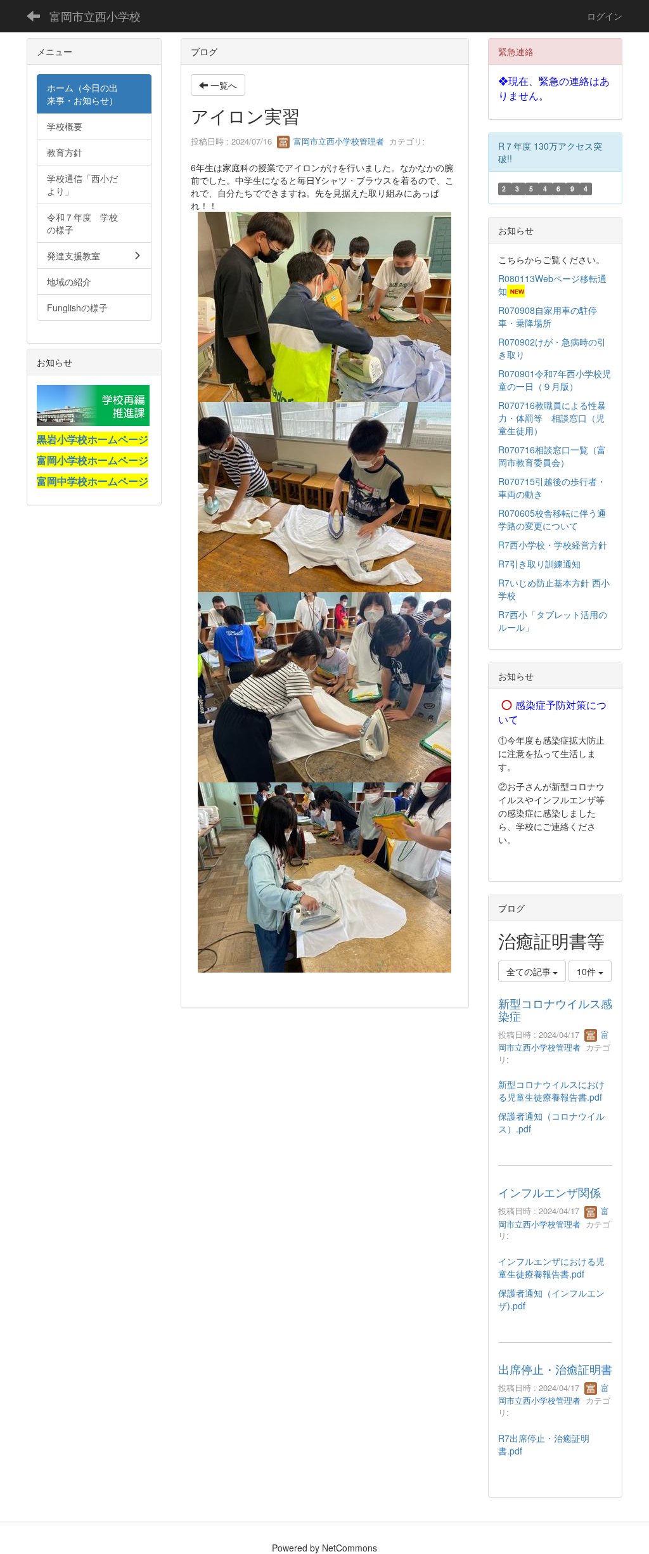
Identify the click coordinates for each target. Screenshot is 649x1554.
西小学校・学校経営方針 (558, 544)
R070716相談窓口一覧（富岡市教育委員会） (552, 456)
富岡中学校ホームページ (92, 481)
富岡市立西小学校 (95, 16)
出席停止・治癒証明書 (555, 1369)
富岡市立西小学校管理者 (337, 141)
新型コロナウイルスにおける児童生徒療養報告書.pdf (551, 1090)
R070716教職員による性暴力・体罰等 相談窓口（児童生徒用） (552, 418)
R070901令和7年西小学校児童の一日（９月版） (554, 379)
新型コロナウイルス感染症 (555, 1009)
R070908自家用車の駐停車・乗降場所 (547, 316)
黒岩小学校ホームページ (92, 439)
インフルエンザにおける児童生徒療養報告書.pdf (551, 1267)
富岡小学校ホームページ (92, 460)
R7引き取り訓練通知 (540, 563)
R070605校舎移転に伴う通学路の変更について (552, 519)
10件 (587, 971)
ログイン (604, 16)
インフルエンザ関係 (549, 1192)
